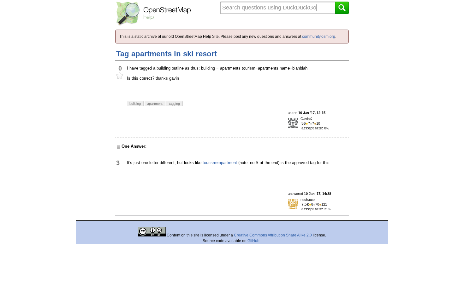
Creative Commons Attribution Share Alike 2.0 (273, 235)
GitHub (253, 241)
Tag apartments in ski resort (166, 53)
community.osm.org (318, 36)
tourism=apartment (220, 162)
